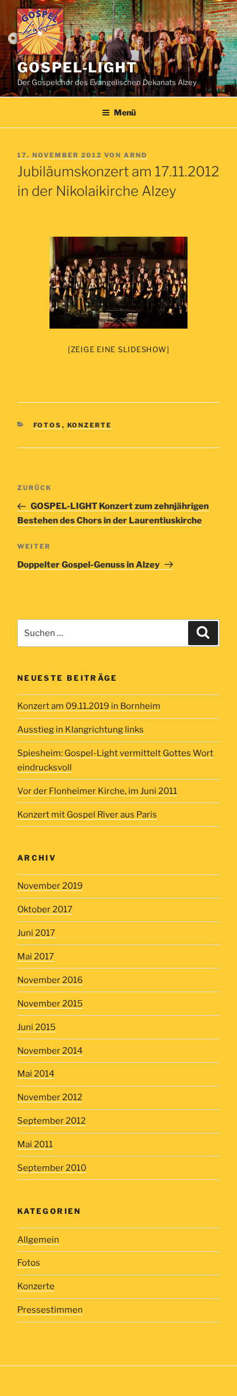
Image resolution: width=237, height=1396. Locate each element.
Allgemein (38, 1240)
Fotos (47, 425)
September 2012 (51, 1121)
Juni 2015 (36, 1027)
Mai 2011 (35, 1144)
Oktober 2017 (44, 909)
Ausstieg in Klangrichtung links (80, 729)
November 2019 (50, 886)
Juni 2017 (36, 933)
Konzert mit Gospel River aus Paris (87, 814)
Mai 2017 (35, 956)
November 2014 (50, 1051)
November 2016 (50, 980)
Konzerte (89, 425)
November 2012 (49, 1097)
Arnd (135, 155)
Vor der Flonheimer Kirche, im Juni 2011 (97, 791)
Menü (125, 112)
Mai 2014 (36, 1074)
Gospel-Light (77, 67)
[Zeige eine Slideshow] (119, 349)
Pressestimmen (50, 1310)
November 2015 (50, 1003)
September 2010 (51, 1168)
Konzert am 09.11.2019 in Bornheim (88, 706)
